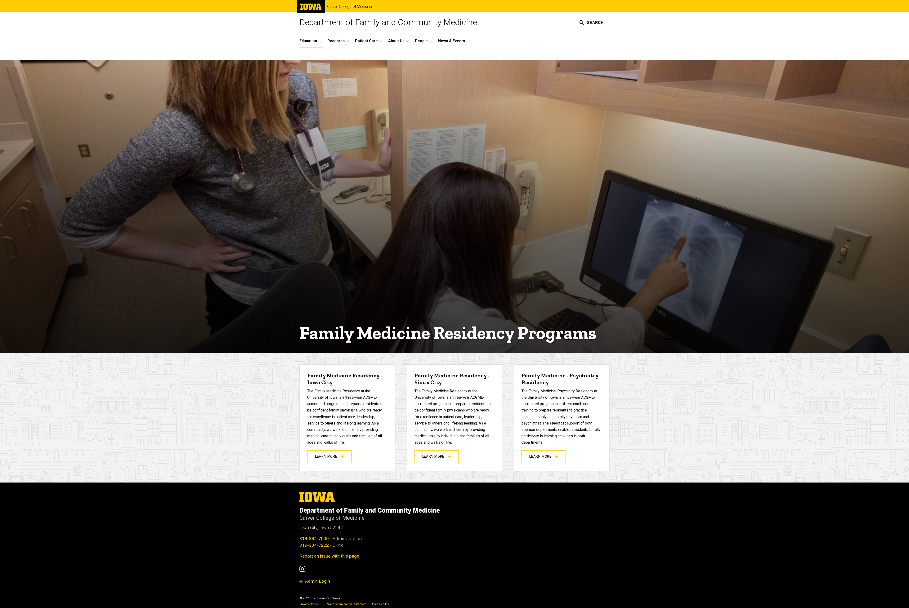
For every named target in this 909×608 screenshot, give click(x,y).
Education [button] (308, 41)
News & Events (451, 41)
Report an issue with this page (329, 556)
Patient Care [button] (366, 41)
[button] (591, 22)
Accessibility (380, 604)
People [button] (421, 41)
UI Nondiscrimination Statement (345, 604)
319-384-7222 (314, 545)
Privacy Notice (309, 604)
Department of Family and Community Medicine (388, 22)
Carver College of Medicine (349, 6)
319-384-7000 (314, 538)
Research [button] (336, 41)
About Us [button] (396, 41)
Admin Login (317, 581)
